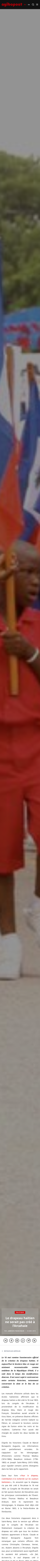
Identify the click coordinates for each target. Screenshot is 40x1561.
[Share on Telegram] (29, 1340)
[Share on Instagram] (17, 1340)
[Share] (6, 1340)
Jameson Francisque (16, 1331)
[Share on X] (34, 1340)
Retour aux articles (12, 1351)
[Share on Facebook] (11, 1340)
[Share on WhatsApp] (23, 1340)
